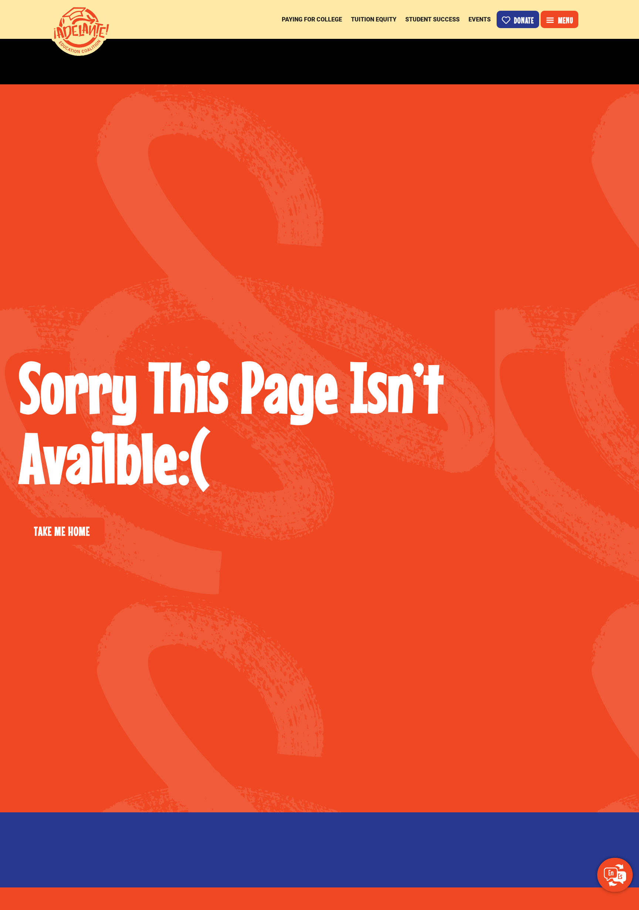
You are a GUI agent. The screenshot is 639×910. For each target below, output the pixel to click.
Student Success (432, 19)
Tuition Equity (373, 19)
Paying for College (312, 19)
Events (480, 19)
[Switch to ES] (615, 875)
